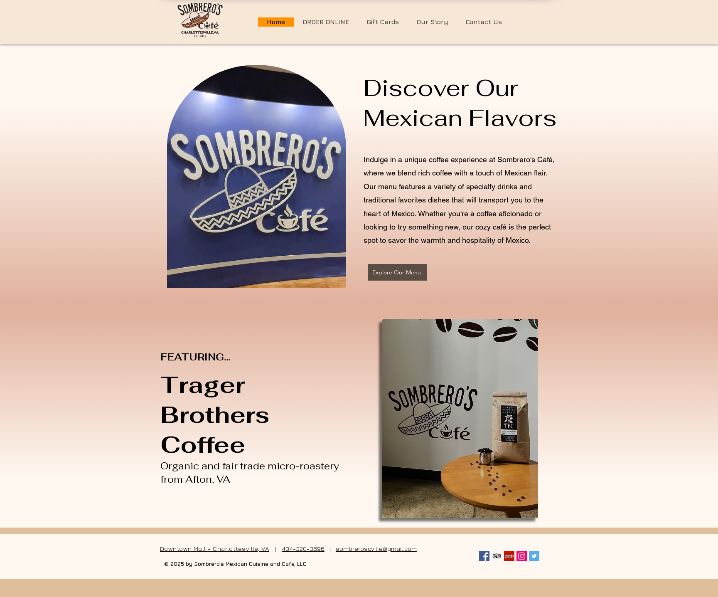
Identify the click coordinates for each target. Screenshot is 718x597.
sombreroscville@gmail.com (376, 548)
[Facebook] (484, 556)
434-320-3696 (303, 548)
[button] (383, 22)
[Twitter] (534, 556)
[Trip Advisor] (497, 556)
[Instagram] (521, 556)
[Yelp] (509, 556)
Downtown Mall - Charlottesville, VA (214, 548)
